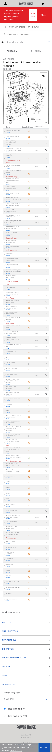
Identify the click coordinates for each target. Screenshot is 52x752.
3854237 (8, 478)
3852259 (8, 512)
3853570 (8, 384)
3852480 (8, 230)
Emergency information (14, 657)
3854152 (8, 138)
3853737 (8, 483)
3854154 (8, 419)
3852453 (8, 146)
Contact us (8, 649)
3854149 (8, 255)
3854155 (8, 424)
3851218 (8, 365)
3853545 (8, 370)
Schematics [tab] (12, 50)
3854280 (8, 248)
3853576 (8, 201)
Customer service (11, 612)
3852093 (8, 262)
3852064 (8, 321)
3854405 (8, 289)
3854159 (8, 530)
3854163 (8, 396)
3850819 (8, 524)
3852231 (8, 453)
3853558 (8, 467)
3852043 (8, 437)
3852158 (8, 335)
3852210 (8, 543)
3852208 (8, 329)
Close (43, 15)
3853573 (8, 184)
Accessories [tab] (36, 50)
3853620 (8, 343)
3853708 (8, 566)
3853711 (8, 583)
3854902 (8, 390)
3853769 (8, 353)
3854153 (8, 473)
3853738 (8, 489)
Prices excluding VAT (16, 715)
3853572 (8, 174)
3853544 (8, 273)
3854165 (8, 432)
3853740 (8, 595)
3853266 (8, 459)
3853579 (8, 219)
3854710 (8, 279)
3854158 (8, 304)
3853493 (8, 519)
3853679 (8, 560)
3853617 (8, 443)
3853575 (8, 195)
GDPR (4, 675)
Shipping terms (10, 631)
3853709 (8, 572)
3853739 (8, 495)
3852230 (8, 589)
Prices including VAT (16, 708)
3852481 (8, 152)
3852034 (8, 132)
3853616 (8, 244)
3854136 (8, 406)
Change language (11, 692)
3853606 (8, 236)
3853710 (8, 578)
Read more (33, 15)
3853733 (8, 412)
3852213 (8, 536)
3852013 (8, 316)
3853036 (8, 401)
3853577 (8, 207)
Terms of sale (9, 684)
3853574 (8, 190)
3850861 (8, 359)
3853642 (8, 168)
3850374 (8, 601)
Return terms (9, 640)
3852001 (8, 296)
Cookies (6, 666)
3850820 (8, 376)
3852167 (8, 268)
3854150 (8, 549)
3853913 (8, 310)
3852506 (8, 157)
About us (6, 622)
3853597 (8, 224)
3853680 (8, 556)
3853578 (8, 213)
